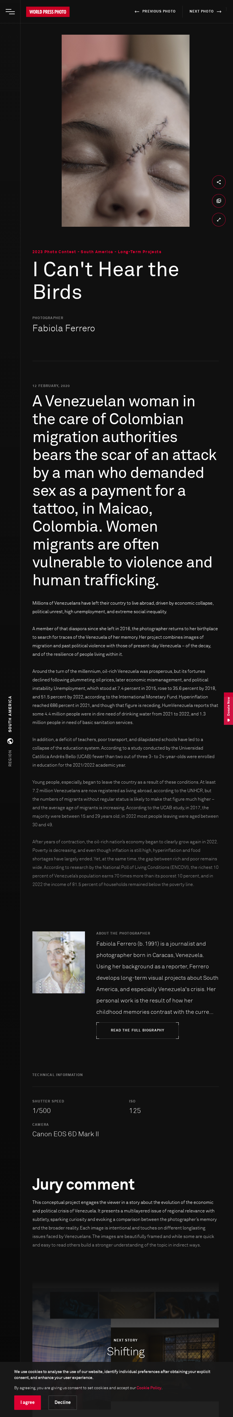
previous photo (159, 11)
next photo (202, 11)
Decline (63, 1402)
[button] (10, 731)
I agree (27, 1402)
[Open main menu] (10, 11)
